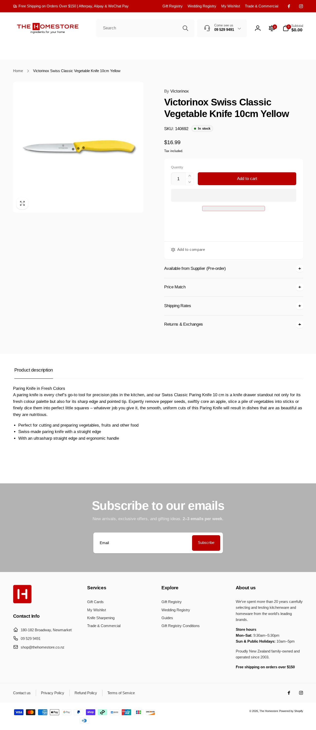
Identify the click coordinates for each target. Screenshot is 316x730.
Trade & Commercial (261, 6)
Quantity (177, 167)
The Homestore (268, 711)
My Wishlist (230, 6)
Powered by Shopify (291, 711)
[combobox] (145, 28)
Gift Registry (172, 6)
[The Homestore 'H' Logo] (22, 602)
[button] (233, 195)
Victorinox (176, 91)
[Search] (185, 28)
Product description (33, 370)
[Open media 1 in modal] (78, 147)
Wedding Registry (202, 6)
